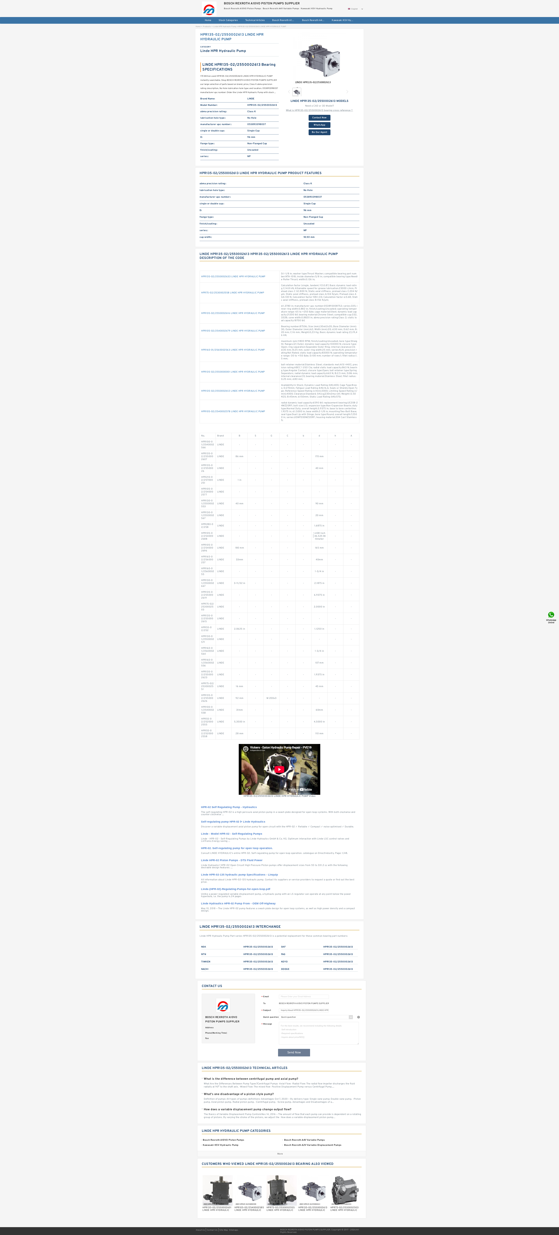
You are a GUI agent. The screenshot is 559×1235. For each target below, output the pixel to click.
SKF (283, 947)
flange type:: (207, 143)
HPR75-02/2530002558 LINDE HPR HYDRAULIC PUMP (232, 292)
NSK (203, 947)
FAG (283, 954)
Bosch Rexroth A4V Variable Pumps (315, 20)
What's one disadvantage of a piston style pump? (239, 1094)
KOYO (284, 961)
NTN (203, 954)
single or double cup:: (212, 130)
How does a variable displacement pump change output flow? (247, 1109)
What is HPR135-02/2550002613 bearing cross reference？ (319, 110)
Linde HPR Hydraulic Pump (224, 26)
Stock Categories (228, 20)
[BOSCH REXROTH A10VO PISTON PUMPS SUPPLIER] (209, 8)
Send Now (294, 1053)
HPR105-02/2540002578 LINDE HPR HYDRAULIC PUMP (233, 411)
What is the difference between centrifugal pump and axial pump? (251, 1079)
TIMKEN (205, 961)
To (264, 1003)
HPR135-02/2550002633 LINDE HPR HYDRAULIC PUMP (233, 276)
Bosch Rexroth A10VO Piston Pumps (285, 20)
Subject (266, 1010)
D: (201, 137)
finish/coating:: (209, 150)
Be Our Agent (319, 132)
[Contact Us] (551, 617)
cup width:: (206, 237)
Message (266, 1024)
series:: (204, 156)
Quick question (271, 1017)
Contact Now (319, 117)
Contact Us (212, 1230)
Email (265, 996)
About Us (200, 1230)
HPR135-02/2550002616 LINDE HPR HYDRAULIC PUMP (233, 313)
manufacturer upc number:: (216, 124)
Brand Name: (207, 98)
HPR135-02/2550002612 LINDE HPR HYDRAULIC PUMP (233, 391)
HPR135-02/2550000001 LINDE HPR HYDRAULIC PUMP (233, 372)
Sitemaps (233, 1230)
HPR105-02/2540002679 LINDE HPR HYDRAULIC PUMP (233, 330)
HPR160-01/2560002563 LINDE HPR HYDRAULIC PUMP (233, 350)
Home (208, 20)
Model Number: (209, 105)
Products (207, 26)
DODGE (285, 969)
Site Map (223, 1230)
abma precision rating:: (213, 111)
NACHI (205, 969)
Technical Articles (255, 20)
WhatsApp (319, 125)
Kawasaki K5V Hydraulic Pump (345, 20)
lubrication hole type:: (213, 118)
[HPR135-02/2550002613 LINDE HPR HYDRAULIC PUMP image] (319, 58)
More (280, 1153)
